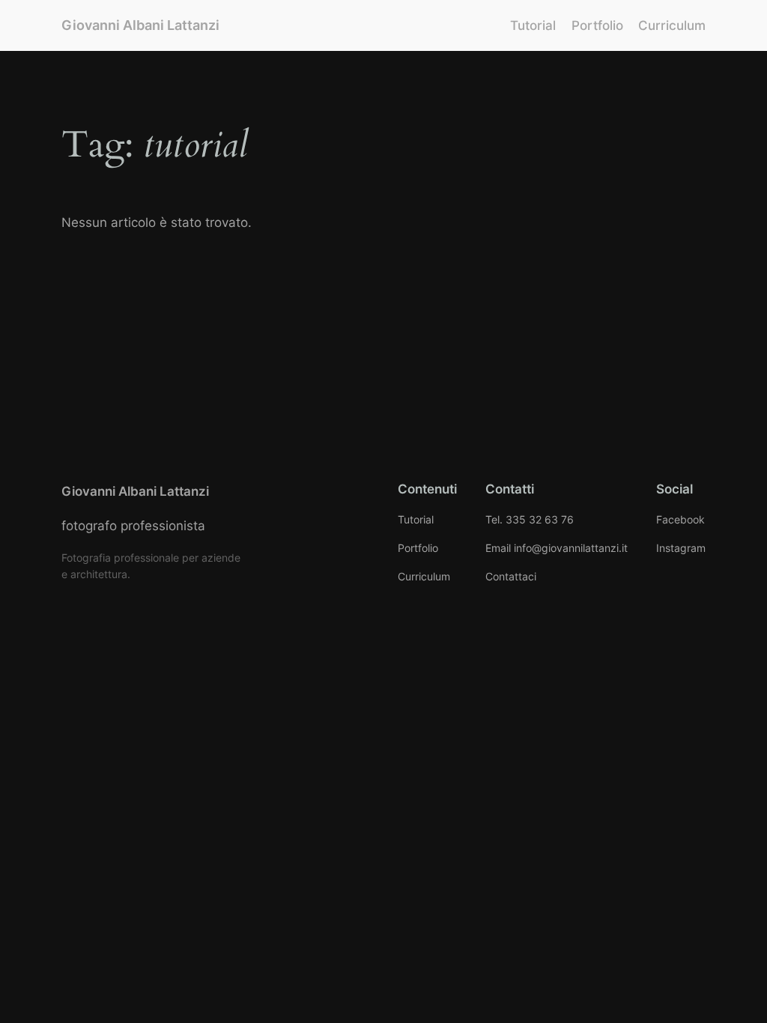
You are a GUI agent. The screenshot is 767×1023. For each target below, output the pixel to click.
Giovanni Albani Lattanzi (140, 25)
